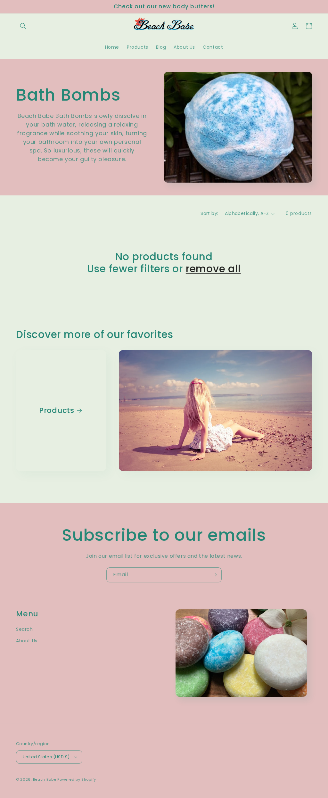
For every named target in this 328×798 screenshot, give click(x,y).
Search (24, 629)
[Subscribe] (214, 574)
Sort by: (209, 213)
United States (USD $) (46, 757)
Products (56, 410)
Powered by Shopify (76, 779)
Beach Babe (44, 779)
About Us (26, 641)
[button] (23, 26)
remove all (213, 269)
